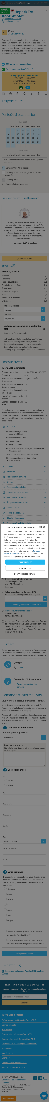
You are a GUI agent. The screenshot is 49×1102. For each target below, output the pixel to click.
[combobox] (40, 527)
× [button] (44, 527)
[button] (24, 573)
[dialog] (24, 551)
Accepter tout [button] (25, 562)
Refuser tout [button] (25, 568)
